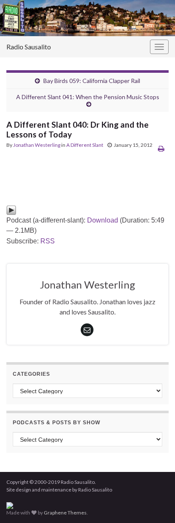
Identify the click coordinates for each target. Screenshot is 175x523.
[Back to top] (156, 503)
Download (102, 220)
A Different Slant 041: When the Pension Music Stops (87, 96)
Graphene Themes (65, 512)
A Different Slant (84, 145)
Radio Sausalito (28, 47)
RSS (47, 241)
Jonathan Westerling (36, 145)
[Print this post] (161, 148)
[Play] (11, 209)
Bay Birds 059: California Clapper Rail (91, 80)
